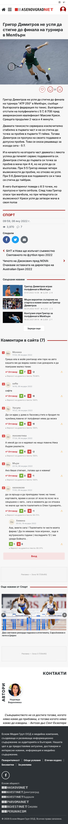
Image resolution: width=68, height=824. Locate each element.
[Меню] (10, 9)
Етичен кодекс (53, 760)
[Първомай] (15, 802)
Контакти (54, 673)
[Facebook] (6, 775)
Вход (34, 556)
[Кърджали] (18, 797)
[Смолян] (19, 806)
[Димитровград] (20, 792)
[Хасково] (15, 787)
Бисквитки (8, 764)
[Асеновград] (34, 9)
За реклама (24, 764)
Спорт (9, 215)
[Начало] (4, 9)
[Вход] (63, 9)
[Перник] (14, 811)
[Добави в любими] (42, 89)
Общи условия (32, 760)
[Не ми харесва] (61, 89)
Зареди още (34, 328)
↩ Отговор (11, 372)
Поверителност (11, 760)
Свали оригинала (11, 43)
